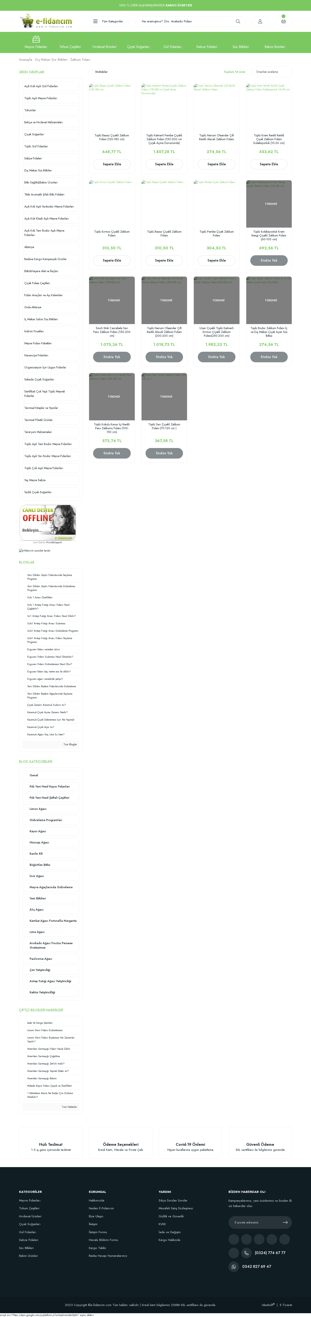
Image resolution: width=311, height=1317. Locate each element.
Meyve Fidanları (29, 1200)
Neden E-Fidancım (101, 1208)
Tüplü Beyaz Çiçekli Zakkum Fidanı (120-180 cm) (112, 137)
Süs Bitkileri (26, 1248)
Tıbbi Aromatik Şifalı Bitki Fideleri (44, 194)
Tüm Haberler (69, 1107)
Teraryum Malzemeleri (38, 432)
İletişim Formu (98, 1232)
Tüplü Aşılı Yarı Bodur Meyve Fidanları (47, 456)
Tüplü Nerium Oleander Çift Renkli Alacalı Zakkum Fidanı (216, 137)
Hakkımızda (96, 1200)
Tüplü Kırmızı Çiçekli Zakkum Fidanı (112, 234)
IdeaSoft (268, 1305)
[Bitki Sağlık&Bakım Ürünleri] (275, 42)
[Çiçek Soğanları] (138, 42)
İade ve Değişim (170, 1232)
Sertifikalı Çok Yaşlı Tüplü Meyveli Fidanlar (44, 393)
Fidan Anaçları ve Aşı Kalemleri (43, 295)
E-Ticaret (286, 1305)
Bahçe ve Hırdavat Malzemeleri (43, 122)
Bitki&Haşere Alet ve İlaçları (41, 271)
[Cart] (283, 21)
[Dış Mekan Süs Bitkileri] (241, 42)
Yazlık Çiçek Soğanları (38, 492)
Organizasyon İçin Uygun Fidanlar (45, 367)
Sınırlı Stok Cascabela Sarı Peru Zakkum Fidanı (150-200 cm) (112, 332)
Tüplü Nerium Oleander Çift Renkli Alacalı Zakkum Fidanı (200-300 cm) (164, 332)
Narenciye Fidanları (36, 355)
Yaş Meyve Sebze (34, 480)
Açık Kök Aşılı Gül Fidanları (41, 86)
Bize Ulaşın (96, 1216)
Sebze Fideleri (33, 158)
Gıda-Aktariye (32, 307)
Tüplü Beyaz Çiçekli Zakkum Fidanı (164, 234)
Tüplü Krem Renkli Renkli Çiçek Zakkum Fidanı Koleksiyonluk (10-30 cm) (269, 139)
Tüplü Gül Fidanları (36, 146)
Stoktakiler (101, 72)
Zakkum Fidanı (80, 59)
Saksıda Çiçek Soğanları (39, 379)
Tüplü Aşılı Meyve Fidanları (40, 98)
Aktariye (29, 247)
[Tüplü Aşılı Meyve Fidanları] (36, 42)
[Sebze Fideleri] (207, 42)
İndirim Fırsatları (34, 331)
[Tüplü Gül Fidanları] (173, 42)
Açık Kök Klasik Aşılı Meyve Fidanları (46, 218)
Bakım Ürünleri (28, 1255)
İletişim (93, 1224)
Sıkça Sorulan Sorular (173, 1200)
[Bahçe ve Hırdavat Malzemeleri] (104, 42)
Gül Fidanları (27, 1232)
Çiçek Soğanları (34, 134)
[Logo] (45, 21)
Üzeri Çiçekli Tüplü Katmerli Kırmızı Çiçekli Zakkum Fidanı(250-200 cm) (217, 332)
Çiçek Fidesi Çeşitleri (37, 283)
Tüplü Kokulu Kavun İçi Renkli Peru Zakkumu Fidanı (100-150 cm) (112, 428)
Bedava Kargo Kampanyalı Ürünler (45, 259)
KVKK (162, 1224)
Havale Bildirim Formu (103, 1240)
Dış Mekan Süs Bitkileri (38, 170)
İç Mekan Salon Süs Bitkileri (41, 319)
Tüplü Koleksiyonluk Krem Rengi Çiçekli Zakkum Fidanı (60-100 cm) (269, 235)
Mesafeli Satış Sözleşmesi (176, 1208)
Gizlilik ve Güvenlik (171, 1216)
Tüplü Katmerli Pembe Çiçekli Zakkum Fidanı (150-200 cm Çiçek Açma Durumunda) (164, 139)
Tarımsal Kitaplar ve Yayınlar (41, 408)
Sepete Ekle (112, 164)
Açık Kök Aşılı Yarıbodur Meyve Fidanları (49, 206)
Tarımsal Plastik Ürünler (38, 420)
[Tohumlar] (70, 42)
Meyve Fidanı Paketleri (38, 343)
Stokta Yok (269, 260)
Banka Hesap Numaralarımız (108, 1255)
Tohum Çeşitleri (29, 1208)
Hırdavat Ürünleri (30, 1216)
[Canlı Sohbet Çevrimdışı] (47, 522)
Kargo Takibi (97, 1248)
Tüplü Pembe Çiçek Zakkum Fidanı (217, 234)
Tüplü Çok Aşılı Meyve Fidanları (43, 468)
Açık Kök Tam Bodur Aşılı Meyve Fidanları (44, 232)
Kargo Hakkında (169, 1240)
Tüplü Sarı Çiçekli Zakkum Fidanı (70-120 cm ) (164, 426)
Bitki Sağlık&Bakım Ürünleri (41, 182)
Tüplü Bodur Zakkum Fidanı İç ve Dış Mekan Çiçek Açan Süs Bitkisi (268, 332)
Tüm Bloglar (70, 744)
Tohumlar (30, 110)
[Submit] (285, 1222)
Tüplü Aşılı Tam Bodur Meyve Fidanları (48, 444)
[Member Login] (260, 21)
